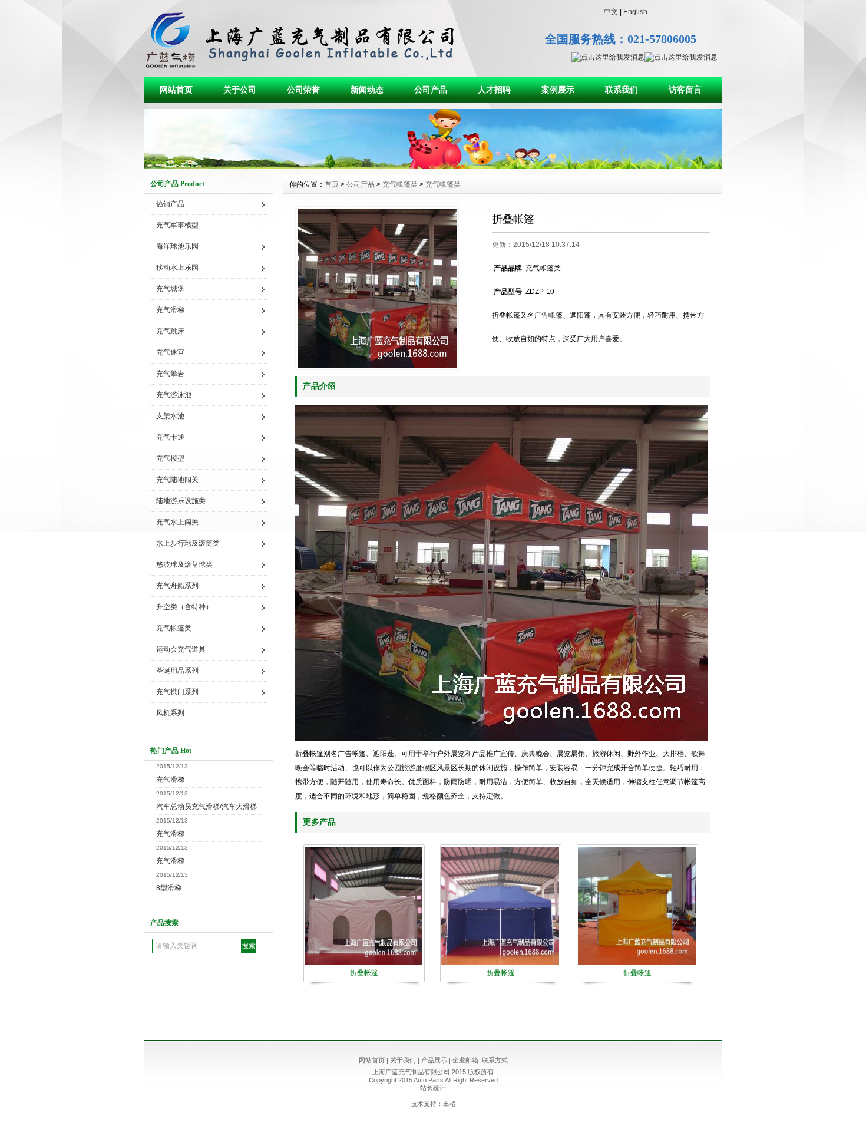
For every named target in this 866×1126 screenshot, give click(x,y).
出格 (449, 1103)
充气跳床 (170, 331)
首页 (332, 184)
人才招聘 (494, 89)
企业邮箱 (465, 1060)
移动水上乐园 (177, 267)
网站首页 (176, 89)
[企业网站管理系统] (433, 166)
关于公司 (239, 89)
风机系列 (170, 713)
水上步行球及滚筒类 (188, 543)
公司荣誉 (303, 89)
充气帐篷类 (173, 628)
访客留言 (685, 89)
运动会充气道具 (181, 649)
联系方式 (495, 1060)
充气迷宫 (170, 352)
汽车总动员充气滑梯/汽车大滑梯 (206, 807)
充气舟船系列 (177, 586)
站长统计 (433, 1087)
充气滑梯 (170, 310)
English (635, 12)
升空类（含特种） (184, 607)
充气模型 (170, 458)
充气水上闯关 (177, 522)
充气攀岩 (170, 373)
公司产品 (430, 89)
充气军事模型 (177, 225)
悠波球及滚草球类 (184, 564)
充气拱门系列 (177, 692)
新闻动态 (367, 89)
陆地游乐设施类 (181, 501)
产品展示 (434, 1060)
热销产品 (170, 204)
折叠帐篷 (364, 973)
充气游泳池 (173, 395)
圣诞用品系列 (177, 670)
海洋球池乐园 (177, 246)
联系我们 (621, 89)
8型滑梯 (168, 888)
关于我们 (403, 1060)
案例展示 (557, 89)
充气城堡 (170, 289)
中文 (611, 12)
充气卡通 (170, 437)
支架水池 (170, 416)
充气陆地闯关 (177, 480)
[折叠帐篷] (377, 288)
